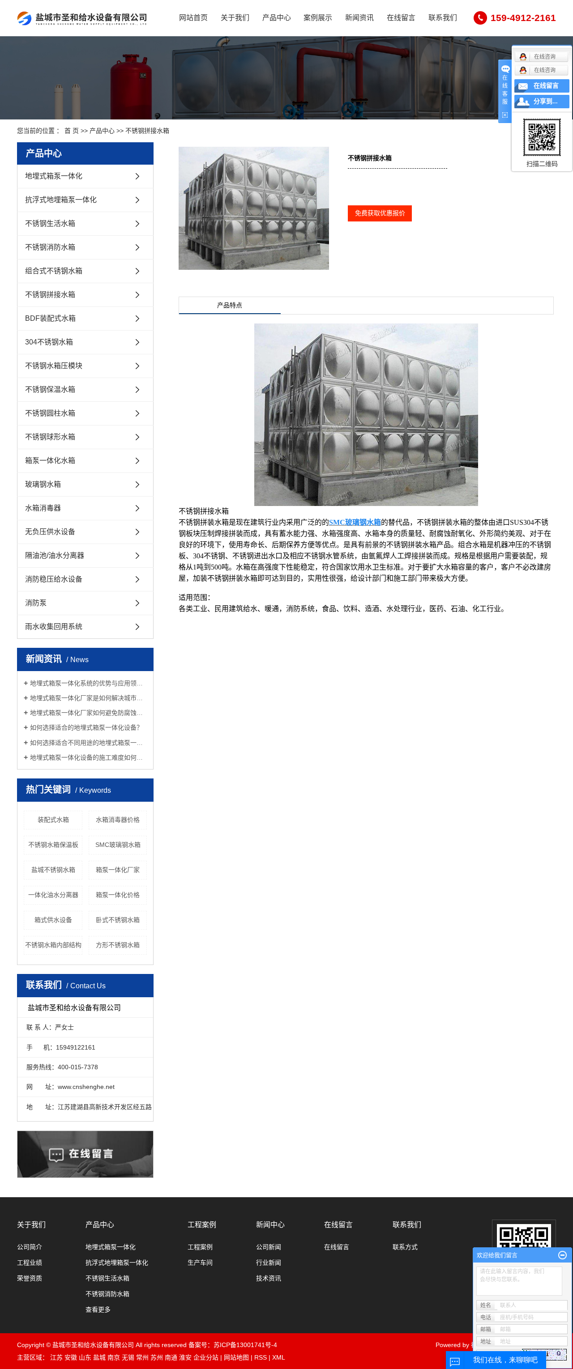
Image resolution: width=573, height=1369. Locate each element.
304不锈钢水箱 (49, 342)
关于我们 (235, 17)
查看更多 (98, 1309)
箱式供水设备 (53, 919)
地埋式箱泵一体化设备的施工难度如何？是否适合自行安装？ (88, 757)
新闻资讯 (359, 17)
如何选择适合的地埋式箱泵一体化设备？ (86, 727)
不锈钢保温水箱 (50, 389)
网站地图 (236, 1357)
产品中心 (276, 17)
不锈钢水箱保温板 (53, 844)
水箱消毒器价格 (118, 819)
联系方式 (405, 1246)
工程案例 (202, 1225)
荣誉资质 (29, 1278)
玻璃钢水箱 (43, 484)
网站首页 (193, 17)
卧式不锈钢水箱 (118, 919)
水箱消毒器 (43, 508)
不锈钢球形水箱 (50, 437)
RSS (260, 1357)
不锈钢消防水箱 (50, 247)
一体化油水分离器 (53, 894)
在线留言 (401, 17)
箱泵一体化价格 (118, 894)
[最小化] (562, 1255)
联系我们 (442, 17)
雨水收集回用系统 (53, 626)
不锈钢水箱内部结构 (53, 944)
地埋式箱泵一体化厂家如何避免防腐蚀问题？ (88, 712)
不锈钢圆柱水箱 (50, 413)
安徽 (70, 1357)
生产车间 (200, 1262)
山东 (85, 1357)
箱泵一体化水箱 (50, 460)
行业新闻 (268, 1262)
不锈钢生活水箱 (50, 223)
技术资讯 (268, 1278)
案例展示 (318, 17)
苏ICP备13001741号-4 (245, 1344)
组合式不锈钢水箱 (53, 271)
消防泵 (36, 603)
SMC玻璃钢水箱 (118, 844)
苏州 (156, 1357)
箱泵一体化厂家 (118, 869)
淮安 (185, 1357)
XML (278, 1357)
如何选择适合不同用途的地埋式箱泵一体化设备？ (88, 742)
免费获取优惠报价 (380, 213)
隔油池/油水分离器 (54, 555)
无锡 (128, 1357)
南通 (171, 1357)
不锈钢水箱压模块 (53, 366)
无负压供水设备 (50, 532)
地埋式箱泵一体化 (53, 176)
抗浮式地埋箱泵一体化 (61, 200)
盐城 (99, 1357)
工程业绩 (29, 1262)
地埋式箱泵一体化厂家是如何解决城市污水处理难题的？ (88, 698)
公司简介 (29, 1246)
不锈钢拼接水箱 (147, 130)
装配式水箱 (53, 819)
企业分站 (205, 1357)
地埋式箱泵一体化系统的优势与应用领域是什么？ (88, 683)
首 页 (71, 130)
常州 (142, 1357)
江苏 (56, 1357)
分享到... (546, 101)
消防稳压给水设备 (53, 579)
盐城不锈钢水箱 (53, 869)
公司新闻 (268, 1246)
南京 (113, 1357)
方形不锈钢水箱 (118, 944)
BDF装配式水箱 (50, 318)
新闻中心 (270, 1225)
